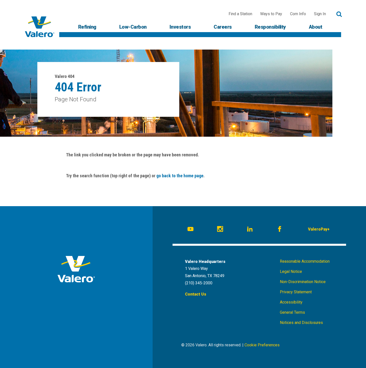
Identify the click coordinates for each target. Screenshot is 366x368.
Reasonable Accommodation (305, 261)
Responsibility (270, 27)
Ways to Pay (271, 13)
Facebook (280, 230)
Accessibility (291, 302)
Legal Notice (291, 271)
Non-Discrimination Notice (303, 281)
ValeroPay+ (319, 229)
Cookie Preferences (262, 345)
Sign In (320, 13)
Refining (87, 27)
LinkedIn (250, 230)
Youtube (191, 230)
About (315, 27)
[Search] (339, 14)
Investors (180, 27)
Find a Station (240, 13)
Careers (223, 27)
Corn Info (298, 13)
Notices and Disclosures (301, 322)
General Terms (292, 312)
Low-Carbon (133, 27)
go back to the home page (179, 175)
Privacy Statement (296, 292)
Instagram (221, 230)
